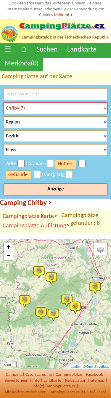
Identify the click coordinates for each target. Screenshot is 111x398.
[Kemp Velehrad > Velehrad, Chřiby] (68, 300)
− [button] (8, 255)
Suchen (47, 49)
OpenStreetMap (97, 366)
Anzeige (55, 189)
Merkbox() (21, 63)
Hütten (65, 164)
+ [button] (8, 247)
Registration (75, 380)
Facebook (94, 375)
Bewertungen (16, 380)
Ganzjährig (53, 175)
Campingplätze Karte (30, 216)
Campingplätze (69, 375)
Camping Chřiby (26, 203)
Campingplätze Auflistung (36, 226)
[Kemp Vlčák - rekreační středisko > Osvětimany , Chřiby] (42, 313)
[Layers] (100, 249)
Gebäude (18, 175)
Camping (14, 375)
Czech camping (38, 375)
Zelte (11, 164)
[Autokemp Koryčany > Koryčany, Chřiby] (26, 301)
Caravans (36, 164)
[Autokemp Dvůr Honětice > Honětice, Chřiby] (40, 272)
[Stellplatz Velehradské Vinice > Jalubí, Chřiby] (76, 307)
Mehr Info (63, 15)
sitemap (97, 380)
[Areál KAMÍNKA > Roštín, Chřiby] (52, 278)
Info (36, 380)
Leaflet (76, 366)
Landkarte (81, 49)
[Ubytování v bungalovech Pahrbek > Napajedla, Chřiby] (96, 287)
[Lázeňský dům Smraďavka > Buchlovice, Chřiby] (54, 314)
